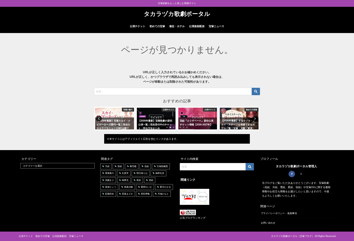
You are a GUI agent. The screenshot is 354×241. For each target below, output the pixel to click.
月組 (107, 166)
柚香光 (125, 180)
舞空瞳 (133, 166)
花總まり (109, 180)
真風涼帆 (128, 187)
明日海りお (142, 173)
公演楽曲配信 (196, 26)
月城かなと (163, 194)
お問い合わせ (268, 223)
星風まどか (127, 194)
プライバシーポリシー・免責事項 (279, 213)
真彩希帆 (145, 194)
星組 (138, 180)
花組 (146, 166)
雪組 (151, 180)
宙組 (119, 166)
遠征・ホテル (177, 26)
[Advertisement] (58, 197)
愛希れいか (146, 187)
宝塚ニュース (216, 26)
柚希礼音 (159, 173)
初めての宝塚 (157, 26)
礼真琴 (125, 173)
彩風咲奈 (109, 194)
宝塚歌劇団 (162, 166)
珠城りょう (110, 187)
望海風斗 (109, 173)
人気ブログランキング (193, 217)
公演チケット (137, 26)
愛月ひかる (165, 187)
